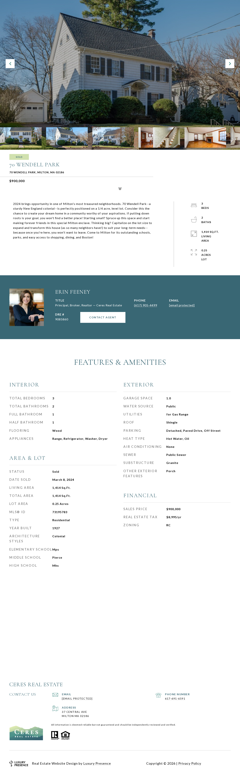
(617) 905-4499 (145, 305)
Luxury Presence (97, 763)
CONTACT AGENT (102, 317)
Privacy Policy (189, 763)
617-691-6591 (175, 698)
